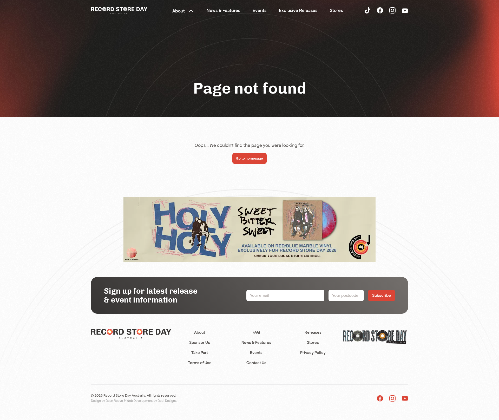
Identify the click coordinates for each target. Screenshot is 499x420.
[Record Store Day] (119, 10)
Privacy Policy (313, 352)
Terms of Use (200, 362)
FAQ (256, 332)
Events (256, 352)
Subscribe (381, 295)
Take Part (199, 352)
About (199, 332)
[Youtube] (405, 398)
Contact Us (256, 362)
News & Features (256, 342)
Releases (313, 332)
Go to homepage (249, 158)
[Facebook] (380, 10)
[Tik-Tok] (367, 10)
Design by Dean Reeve (107, 401)
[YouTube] (405, 10)
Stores (313, 342)
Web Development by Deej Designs (151, 401)
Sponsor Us (199, 342)
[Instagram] (392, 10)
